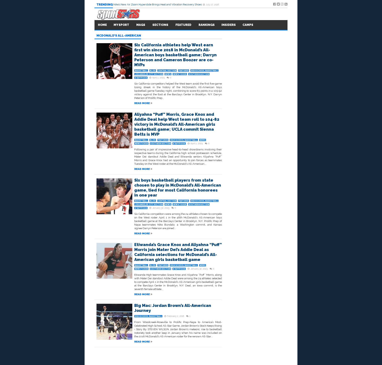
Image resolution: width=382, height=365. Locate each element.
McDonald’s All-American (118, 35)
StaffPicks (141, 78)
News (168, 74)
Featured (183, 25)
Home (102, 25)
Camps (248, 25)
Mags (140, 25)
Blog (153, 71)
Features (183, 71)
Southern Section (199, 74)
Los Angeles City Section (149, 74)
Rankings (207, 25)
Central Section (167, 71)
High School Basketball (204, 71)
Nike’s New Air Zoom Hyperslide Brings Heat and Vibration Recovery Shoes (157, 4)
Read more (142, 103)
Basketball (141, 71)
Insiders (228, 25)
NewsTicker (179, 74)
